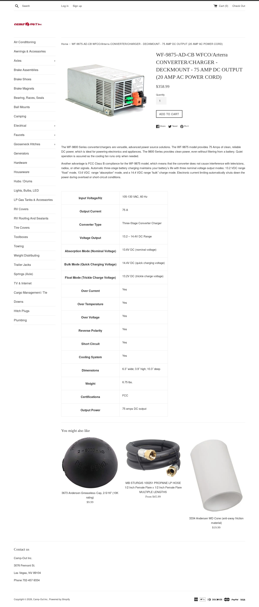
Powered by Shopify (59, 599)
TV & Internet (22, 283)
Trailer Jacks (22, 264)
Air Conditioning (25, 42)
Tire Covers (22, 227)
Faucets (35, 135)
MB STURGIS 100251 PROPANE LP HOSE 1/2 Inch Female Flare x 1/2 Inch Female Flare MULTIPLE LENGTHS (153, 487)
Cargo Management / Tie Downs (30, 297)
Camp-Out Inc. (40, 599)
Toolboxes (21, 237)
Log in (65, 6)
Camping (20, 116)
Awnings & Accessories (30, 51)
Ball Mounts (22, 107)
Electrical (35, 125)
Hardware (20, 162)
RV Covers (21, 209)
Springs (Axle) (23, 274)
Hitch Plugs (21, 311)
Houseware (21, 172)
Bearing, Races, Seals (29, 97)
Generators (21, 153)
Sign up (77, 6)
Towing (19, 246)
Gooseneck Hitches (35, 144)
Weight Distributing (26, 255)
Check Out (238, 6)
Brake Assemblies (26, 70)
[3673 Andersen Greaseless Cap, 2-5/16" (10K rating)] (90, 463)
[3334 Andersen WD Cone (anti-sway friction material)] (216, 475)
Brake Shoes (22, 79)
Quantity (160, 94)
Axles (35, 60)
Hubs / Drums (23, 181)
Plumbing (20, 320)
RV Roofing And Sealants (31, 218)
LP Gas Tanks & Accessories (33, 199)
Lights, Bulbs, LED (26, 190)
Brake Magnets (24, 88)
